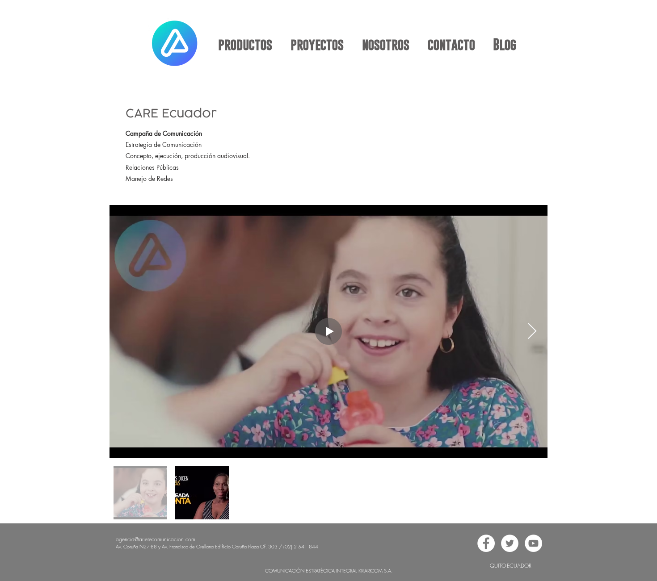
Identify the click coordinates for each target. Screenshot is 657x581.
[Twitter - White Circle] (509, 543)
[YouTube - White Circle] (533, 543)
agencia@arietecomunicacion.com (155, 539)
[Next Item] (532, 331)
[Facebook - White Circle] (486, 543)
